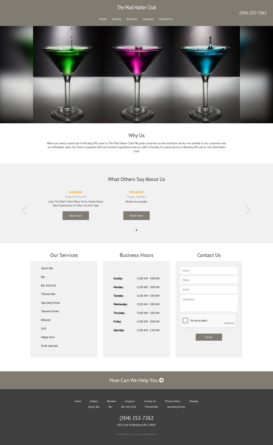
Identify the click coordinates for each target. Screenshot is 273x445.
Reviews (132, 19)
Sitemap (193, 401)
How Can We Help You (134, 380)
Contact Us (166, 19)
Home (103, 19)
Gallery (116, 19)
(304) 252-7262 (252, 12)
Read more (75, 215)
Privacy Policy (172, 401)
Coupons (148, 19)
